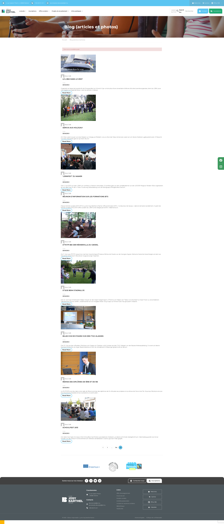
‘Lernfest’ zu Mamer (72, 176)
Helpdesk (153, 507)
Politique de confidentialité (154, 517)
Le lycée (22, 11)
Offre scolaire (43, 11)
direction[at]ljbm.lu (94, 503)
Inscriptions (32, 11)
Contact (204, 11)
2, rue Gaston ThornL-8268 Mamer (95, 494)
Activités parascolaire (123, 501)
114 (116, 447)
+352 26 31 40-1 (39, 3)
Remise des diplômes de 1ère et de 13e (80, 382)
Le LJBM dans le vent (73, 79)
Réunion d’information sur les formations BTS (85, 197)
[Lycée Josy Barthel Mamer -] (8, 11)
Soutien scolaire (121, 498)
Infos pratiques (76, 11)
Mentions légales (139, 517)
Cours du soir (121, 496)
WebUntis (154, 491)
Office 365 (153, 502)
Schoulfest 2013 (70, 428)
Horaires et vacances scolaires (126, 503)
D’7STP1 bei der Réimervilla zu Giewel (80, 245)
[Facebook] (221, 160)
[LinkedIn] (99, 480)
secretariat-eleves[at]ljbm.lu (59, 3)
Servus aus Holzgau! (73, 128)
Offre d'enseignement (123, 493)
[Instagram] (221, 166)
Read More (66, 93)
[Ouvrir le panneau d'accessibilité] (2, 522)
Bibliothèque (120, 506)
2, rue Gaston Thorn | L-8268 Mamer (17, 3)
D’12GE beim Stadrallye (73, 290)
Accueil (64, 40)
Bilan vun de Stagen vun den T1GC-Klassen (83, 336)
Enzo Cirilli (68, 76)
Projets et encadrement (59, 11)
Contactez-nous (138, 481)
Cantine (153, 497)
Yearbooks (120, 508)
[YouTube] (95, 480)
